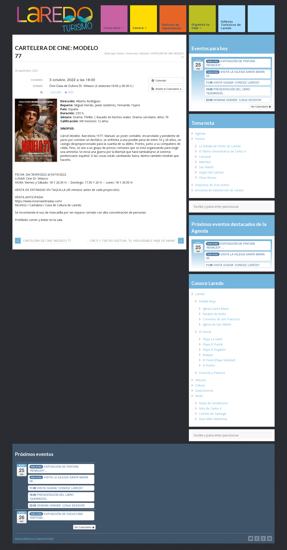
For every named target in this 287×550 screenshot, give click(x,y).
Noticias (144, 53)
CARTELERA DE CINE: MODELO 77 (47, 241)
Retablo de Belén (214, 314)
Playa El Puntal (213, 344)
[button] (166, 89)
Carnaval (205, 157)
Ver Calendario (260, 106)
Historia (200, 380)
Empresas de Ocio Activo (212, 185)
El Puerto (209, 365)
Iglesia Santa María (216, 309)
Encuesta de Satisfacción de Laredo (219, 190)
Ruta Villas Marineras (213, 419)
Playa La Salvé (212, 339)
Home (120, 53)
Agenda (200, 133)
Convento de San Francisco (221, 319)
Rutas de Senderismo (213, 403)
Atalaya (208, 355)
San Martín (206, 167)
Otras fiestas (207, 178)
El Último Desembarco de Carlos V (222, 151)
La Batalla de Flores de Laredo (220, 146)
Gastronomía (204, 390)
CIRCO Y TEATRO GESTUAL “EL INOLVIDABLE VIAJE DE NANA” (132, 241)
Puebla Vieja (207, 301)
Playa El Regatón (214, 350)
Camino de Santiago (212, 414)
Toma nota (132, 53)
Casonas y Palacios (212, 373)
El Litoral (205, 332)
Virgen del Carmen (211, 172)
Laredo (200, 294)
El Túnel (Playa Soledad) (219, 360)
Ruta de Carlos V (210, 408)
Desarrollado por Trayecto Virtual (34, 538)
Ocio (70, 92)
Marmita (205, 162)
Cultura (55, 92)
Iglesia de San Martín (217, 324)
